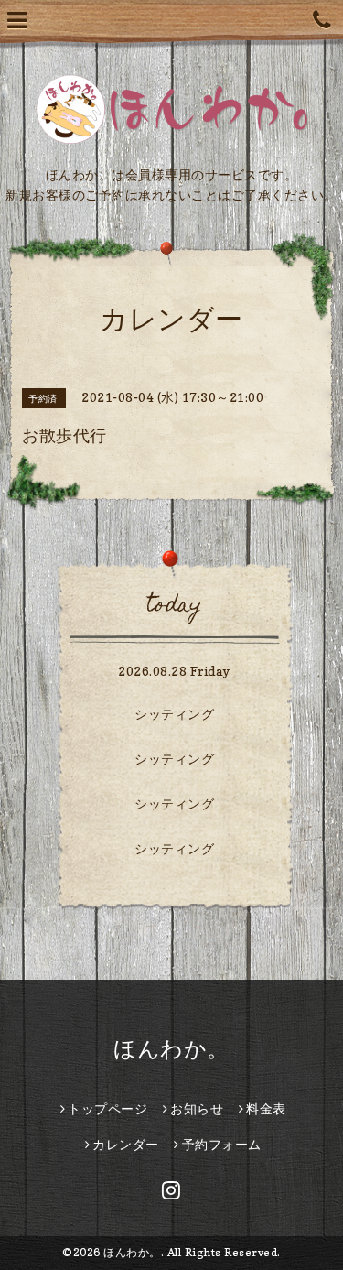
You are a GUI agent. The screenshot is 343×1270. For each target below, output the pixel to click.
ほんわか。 (171, 1049)
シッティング (174, 714)
